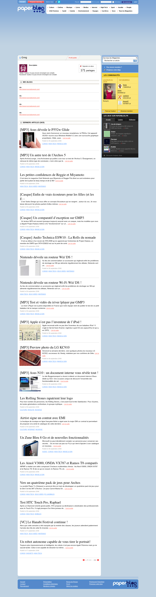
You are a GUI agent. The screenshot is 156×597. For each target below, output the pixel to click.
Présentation (47, 582)
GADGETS (29, 553)
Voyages (95, 11)
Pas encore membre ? (114, 67)
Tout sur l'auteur (110, 111)
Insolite (120, 7)
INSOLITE (31, 410)
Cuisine (72, 11)
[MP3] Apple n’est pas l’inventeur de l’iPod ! (50, 321)
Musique (69, 7)
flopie (125, 85)
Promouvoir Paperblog (96, 582)
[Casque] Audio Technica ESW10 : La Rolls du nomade (58, 237)
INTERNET (31, 429)
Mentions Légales (49, 586)
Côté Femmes (54, 11)
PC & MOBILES (49, 494)
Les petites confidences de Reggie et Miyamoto (52, 174)
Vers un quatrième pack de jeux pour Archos (50, 482)
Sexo (113, 11)
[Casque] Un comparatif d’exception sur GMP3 (52, 217)
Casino (120, 120)
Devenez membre (127, 111)
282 (95, 560)
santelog (126, 96)
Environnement (83, 11)
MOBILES (38, 514)
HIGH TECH (52, 144)
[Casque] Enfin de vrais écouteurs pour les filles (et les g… (57, 196)
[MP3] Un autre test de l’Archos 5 (43, 155)
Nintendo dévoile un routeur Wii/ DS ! (46, 257)
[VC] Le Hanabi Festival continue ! (44, 522)
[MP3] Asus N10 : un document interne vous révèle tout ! (59, 372)
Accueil (22, 2)
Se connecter (127, 2)
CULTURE (23, 410)
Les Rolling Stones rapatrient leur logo (46, 398)
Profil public (73, 58)
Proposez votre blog (113, 70)
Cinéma (60, 7)
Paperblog (31, 9)
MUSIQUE (38, 410)
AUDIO (44, 452)
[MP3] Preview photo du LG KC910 (44, 347)
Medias (85, 7)
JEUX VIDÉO (33, 186)
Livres (78, 7)
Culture (51, 7)
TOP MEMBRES (124, 80)
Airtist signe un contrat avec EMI (42, 417)
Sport (113, 7)
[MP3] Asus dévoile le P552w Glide (44, 129)
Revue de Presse (72, 582)
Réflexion (132, 120)
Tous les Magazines (125, 11)
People (129, 7)
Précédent (84, 560)
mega (119, 90)
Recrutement (24, 586)
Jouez (126, 128)
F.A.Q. (68, 584)
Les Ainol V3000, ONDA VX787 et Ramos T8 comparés (59, 462)
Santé (64, 11)
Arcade (108, 120)
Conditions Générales (50, 584)
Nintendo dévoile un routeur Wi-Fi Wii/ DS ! (50, 282)
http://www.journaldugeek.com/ (29, 89)
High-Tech (104, 7)
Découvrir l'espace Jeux (114, 155)
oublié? (135, 1)
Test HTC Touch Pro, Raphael (40, 502)
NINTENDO (42, 186)
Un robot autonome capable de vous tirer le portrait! (55, 541)
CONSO (45, 144)
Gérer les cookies (72, 586)
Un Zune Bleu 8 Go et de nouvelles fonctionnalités (54, 437)
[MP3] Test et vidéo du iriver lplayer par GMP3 (52, 302)
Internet (94, 7)
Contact (22, 584)
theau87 (126, 101)
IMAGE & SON (62, 144)
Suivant (98, 560)
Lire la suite (66, 138)
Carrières (105, 11)
